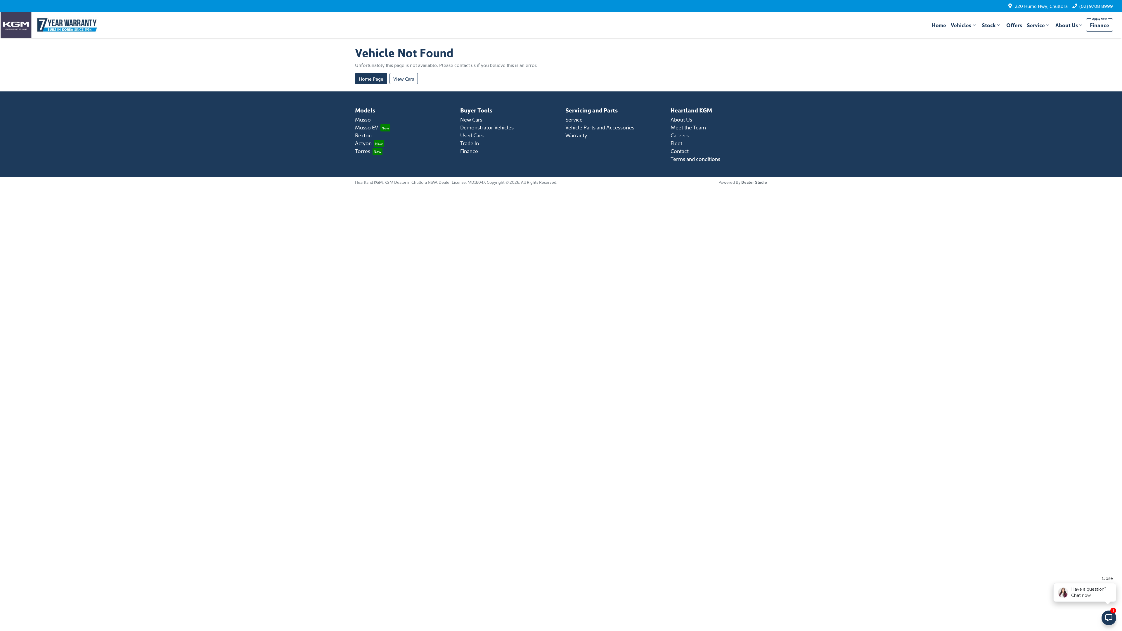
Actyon (363, 143)
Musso (363, 119)
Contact (680, 151)
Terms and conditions (695, 158)
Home (939, 25)
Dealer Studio (754, 182)
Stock (989, 25)
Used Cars (472, 135)
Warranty (576, 135)
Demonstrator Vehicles (487, 127)
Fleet (676, 143)
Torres (362, 151)
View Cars (403, 78)
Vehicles (961, 25)
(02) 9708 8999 (1096, 6)
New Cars (471, 119)
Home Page (371, 78)
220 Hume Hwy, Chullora (1041, 6)
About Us (1066, 25)
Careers (680, 135)
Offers (1014, 25)
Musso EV (366, 127)
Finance (1099, 25)
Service (1036, 25)
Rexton (363, 135)
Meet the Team (688, 127)
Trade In (469, 143)
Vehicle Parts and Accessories (599, 127)
